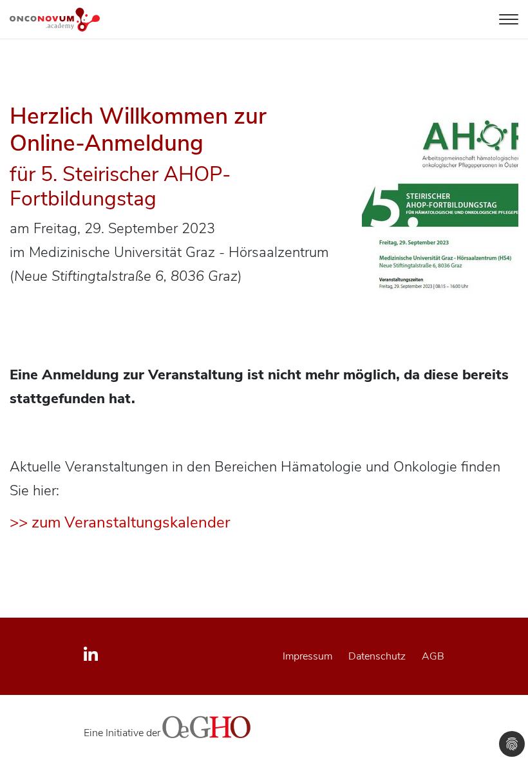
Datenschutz (377, 656)
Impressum (307, 656)
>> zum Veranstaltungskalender (120, 522)
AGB (433, 656)
